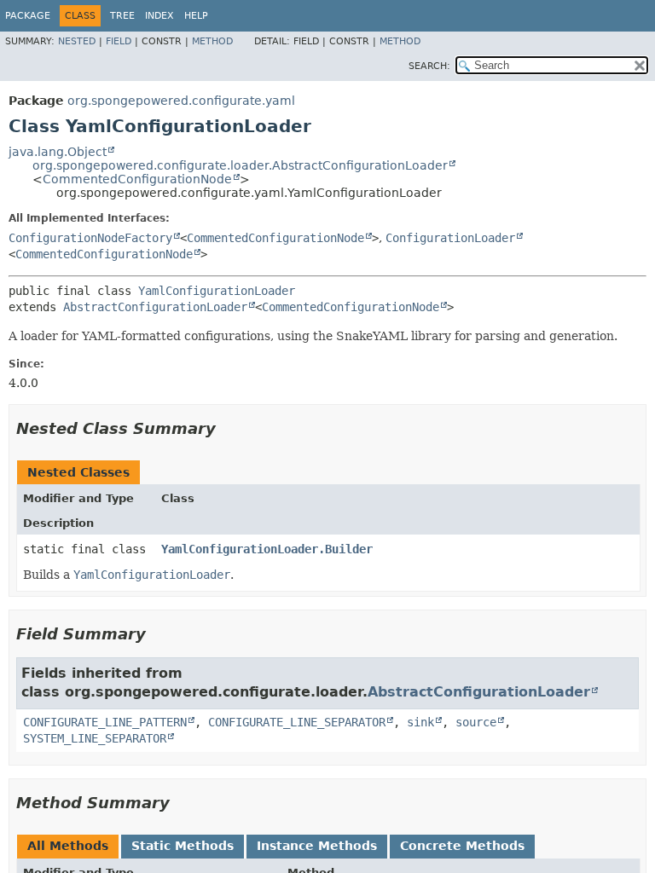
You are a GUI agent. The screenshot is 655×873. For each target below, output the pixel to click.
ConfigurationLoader (450, 238)
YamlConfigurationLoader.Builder (267, 549)
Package (27, 15)
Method (212, 41)
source (475, 722)
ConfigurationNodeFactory (90, 238)
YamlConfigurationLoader (216, 291)
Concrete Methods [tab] (462, 846)
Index (159, 15)
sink (420, 722)
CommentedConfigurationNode (137, 179)
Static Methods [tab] (182, 846)
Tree (122, 15)
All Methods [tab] (67, 846)
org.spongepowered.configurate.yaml (181, 100)
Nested (77, 41)
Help (196, 15)
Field (118, 41)
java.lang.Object (58, 152)
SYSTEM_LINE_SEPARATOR (94, 738)
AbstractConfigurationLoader (155, 307)
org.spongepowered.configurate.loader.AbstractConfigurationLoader (240, 165)
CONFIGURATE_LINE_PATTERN (105, 722)
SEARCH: (429, 66)
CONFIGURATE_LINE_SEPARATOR (296, 722)
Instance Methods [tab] (317, 846)
